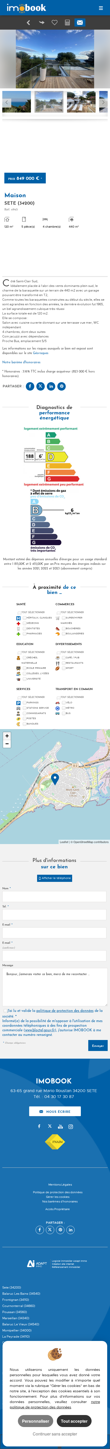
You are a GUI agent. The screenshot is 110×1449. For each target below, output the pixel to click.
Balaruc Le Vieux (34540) (20, 1324)
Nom (6, 888)
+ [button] (7, 736)
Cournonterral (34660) (18, 1306)
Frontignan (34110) (15, 1300)
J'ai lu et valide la (21, 1011)
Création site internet (63, 1264)
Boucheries (73, 628)
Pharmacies (34, 633)
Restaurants (74, 662)
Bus (68, 713)
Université (34, 678)
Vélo (69, 702)
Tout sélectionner (33, 613)
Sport (70, 668)
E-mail (7, 925)
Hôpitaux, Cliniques (39, 617)
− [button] (7, 744)
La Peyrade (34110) (16, 1337)
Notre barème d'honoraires (21, 362)
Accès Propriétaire (57, 1209)
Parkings (33, 702)
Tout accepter (74, 1421)
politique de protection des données (65, 1011)
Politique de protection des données (57, 1192)
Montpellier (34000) (16, 1330)
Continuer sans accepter (55, 1434)
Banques (32, 723)
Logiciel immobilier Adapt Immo (69, 1261)
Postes (31, 718)
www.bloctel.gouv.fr (40, 1030)
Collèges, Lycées (38, 673)
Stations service (38, 707)
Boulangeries (75, 633)
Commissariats (36, 713)
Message (7, 965)
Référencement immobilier (66, 1267)
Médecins (33, 623)
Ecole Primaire (36, 668)
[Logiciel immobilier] (37, 1264)
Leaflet (64, 842)
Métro (70, 707)
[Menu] (101, 9)
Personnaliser (35, 1421)
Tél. (5, 906)
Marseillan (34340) (15, 1318)
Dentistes (33, 628)
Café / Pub (72, 657)
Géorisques (40, 353)
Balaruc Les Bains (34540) (21, 1294)
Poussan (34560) (14, 1312)
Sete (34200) (11, 1288)
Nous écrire (58, 1111)
